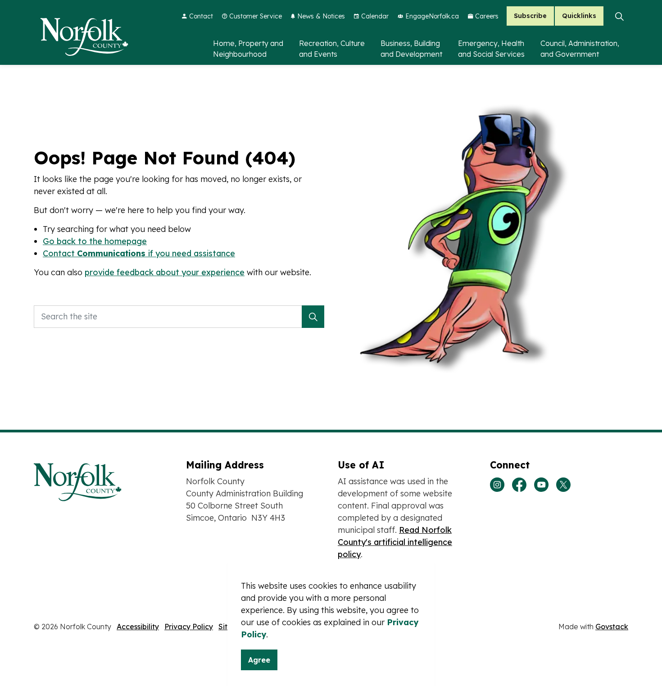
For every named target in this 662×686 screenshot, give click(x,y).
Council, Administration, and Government (579, 49)
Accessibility (138, 626)
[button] (313, 316)
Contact (201, 16)
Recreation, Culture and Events (332, 49)
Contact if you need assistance (139, 253)
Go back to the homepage (95, 241)
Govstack (611, 626)
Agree (259, 659)
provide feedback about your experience (165, 272)
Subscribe (530, 16)
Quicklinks (579, 16)
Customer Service (255, 16)
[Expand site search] (619, 16)
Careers (487, 16)
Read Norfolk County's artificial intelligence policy (395, 542)
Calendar (375, 16)
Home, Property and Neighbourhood (248, 49)
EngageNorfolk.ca (432, 16)
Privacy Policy (188, 626)
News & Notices (321, 16)
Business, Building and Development (411, 49)
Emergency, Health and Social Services (491, 49)
